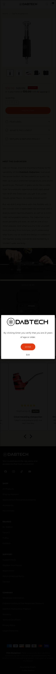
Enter (28, 347)
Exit (28, 354)
